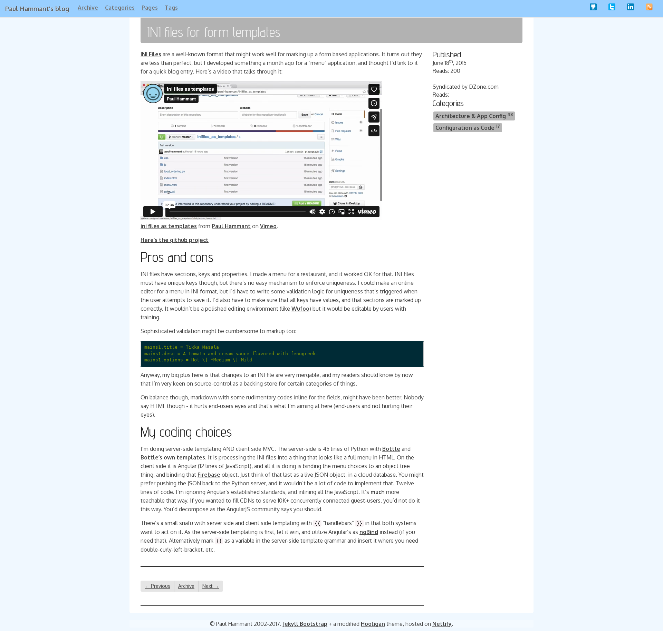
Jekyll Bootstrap (305, 623)
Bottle (391, 448)
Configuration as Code (467, 127)
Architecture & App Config (474, 115)
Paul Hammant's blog (37, 8)
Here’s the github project (175, 239)
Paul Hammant (231, 226)
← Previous (157, 586)
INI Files (151, 54)
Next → (210, 586)
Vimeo (268, 226)
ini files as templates (169, 226)
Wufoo (300, 308)
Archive (88, 7)
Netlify (442, 623)
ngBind (368, 531)
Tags (171, 7)
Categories (120, 7)
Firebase (209, 474)
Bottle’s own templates (173, 457)
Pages (150, 7)
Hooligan (373, 623)
